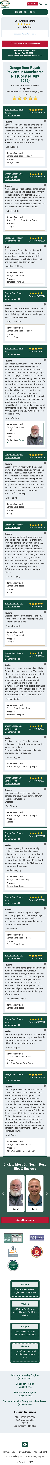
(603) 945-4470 (25, 1395)
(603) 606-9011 (25, 1404)
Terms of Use (9, 1452)
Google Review (25, 1444)
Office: (25, 1417)
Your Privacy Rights (35, 1456)
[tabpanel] (15, 1193)
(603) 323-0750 (25, 1387)
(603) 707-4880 (25, 1378)
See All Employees (25, 1220)
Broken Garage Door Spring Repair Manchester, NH (14, 177)
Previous (3, 1193)
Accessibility (40, 1452)
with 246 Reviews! (25, 27)
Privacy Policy (24, 1452)
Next (47, 1193)
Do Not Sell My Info (14, 1456)
